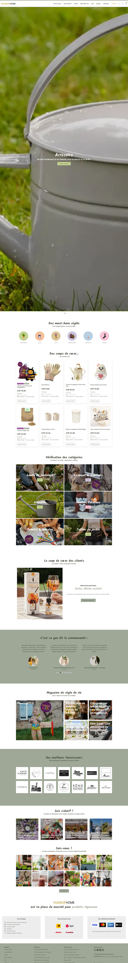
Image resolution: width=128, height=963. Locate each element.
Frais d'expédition (23, 495)
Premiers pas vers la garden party (100, 936)
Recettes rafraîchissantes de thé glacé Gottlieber (51, 935)
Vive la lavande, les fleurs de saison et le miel (76, 935)
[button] (61, 413)
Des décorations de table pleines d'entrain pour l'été (27, 935)
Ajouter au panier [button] (21, 501)
